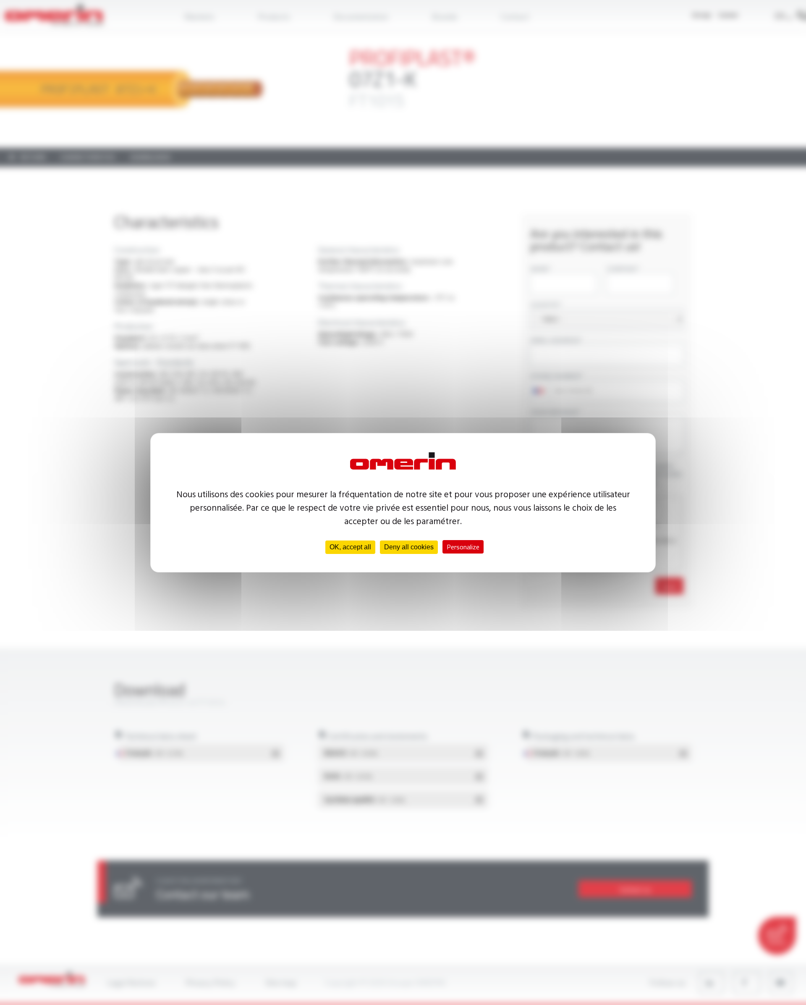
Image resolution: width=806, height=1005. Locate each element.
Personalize (463, 547)
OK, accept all (350, 547)
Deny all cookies (409, 547)
